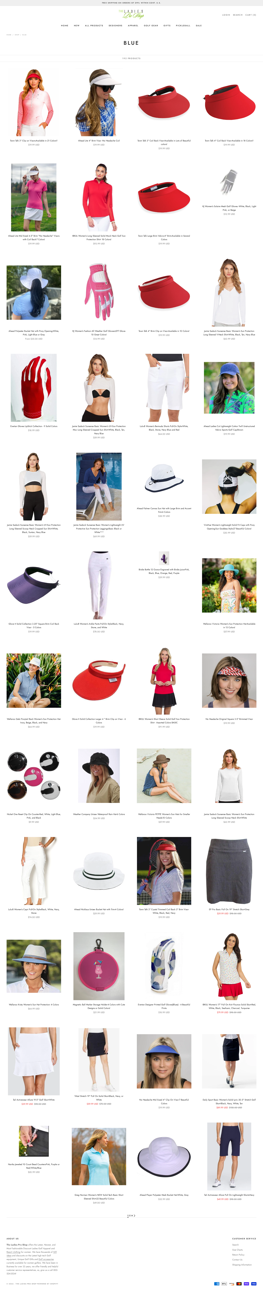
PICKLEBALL (183, 25)
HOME (64, 25)
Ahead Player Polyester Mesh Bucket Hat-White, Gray (164, 1195)
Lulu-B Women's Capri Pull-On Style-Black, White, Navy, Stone (33, 911)
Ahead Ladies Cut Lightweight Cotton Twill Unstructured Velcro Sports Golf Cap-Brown (229, 428)
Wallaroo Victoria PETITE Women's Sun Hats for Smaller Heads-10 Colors (164, 816)
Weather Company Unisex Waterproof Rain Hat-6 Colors (99, 814)
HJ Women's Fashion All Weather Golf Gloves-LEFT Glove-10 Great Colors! (99, 332)
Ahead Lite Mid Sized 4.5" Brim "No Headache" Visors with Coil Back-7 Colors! (33, 237)
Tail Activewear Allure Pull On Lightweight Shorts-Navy (229, 1195)
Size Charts (237, 1249)
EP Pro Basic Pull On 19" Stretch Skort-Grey (229, 909)
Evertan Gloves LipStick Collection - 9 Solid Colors (33, 426)
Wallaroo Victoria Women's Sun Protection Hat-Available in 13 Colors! (229, 625)
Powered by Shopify (47, 1284)
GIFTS (167, 25)
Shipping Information (242, 1264)
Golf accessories (46, 1259)
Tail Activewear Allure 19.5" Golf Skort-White (34, 1099)
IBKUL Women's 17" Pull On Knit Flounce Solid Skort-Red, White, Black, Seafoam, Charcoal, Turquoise (229, 1006)
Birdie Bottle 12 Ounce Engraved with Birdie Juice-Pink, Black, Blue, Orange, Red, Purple (164, 571)
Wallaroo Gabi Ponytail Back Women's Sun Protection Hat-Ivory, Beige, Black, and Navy (34, 720)
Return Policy (238, 1254)
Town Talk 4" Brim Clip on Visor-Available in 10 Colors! (164, 331)
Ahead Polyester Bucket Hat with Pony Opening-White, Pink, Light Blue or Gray (34, 332)
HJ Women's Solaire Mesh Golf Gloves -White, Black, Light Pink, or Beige (229, 208)
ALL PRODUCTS (94, 25)
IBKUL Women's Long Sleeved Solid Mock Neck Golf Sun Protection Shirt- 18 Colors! (98, 237)
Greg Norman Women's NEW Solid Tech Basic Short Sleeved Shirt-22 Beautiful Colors (99, 1196)
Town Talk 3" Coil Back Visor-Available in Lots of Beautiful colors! (164, 142)
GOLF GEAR (151, 25)
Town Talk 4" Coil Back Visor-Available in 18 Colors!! (229, 140)
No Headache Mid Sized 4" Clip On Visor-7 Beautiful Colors (164, 1101)
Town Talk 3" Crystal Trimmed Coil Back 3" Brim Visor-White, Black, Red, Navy (164, 911)
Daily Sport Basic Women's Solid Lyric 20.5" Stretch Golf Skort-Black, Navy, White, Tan (229, 1101)
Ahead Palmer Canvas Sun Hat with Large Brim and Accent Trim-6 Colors (164, 510)
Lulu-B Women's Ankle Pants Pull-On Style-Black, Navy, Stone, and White (99, 625)
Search (235, 1244)
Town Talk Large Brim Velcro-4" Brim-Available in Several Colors (164, 237)
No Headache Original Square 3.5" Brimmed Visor (229, 719)
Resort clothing (13, 1252)
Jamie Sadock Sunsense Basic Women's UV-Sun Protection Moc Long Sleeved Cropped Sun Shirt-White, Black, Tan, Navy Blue (99, 430)
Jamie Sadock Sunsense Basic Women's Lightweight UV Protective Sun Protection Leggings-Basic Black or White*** (99, 528)
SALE (199, 25)
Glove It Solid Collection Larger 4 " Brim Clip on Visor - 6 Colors (99, 720)
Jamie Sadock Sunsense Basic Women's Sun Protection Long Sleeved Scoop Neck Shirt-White (229, 816)
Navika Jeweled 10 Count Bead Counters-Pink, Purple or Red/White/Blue (34, 1166)
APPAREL (133, 25)
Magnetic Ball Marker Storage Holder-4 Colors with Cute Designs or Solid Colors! (99, 1006)
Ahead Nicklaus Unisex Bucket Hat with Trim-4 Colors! (99, 909)
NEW (77, 25)
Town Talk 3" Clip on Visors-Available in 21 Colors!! (34, 140)
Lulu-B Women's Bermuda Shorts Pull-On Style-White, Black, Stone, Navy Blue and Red (164, 428)
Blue (24, 35)
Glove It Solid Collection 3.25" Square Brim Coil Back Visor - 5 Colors (34, 625)
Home (9, 35)
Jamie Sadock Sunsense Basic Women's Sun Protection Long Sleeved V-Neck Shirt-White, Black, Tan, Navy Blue (229, 332)
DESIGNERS (115, 25)
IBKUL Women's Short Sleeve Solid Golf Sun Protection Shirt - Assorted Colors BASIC (164, 720)
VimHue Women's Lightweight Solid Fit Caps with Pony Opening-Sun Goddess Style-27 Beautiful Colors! (229, 526)
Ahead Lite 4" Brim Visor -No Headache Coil (99, 140)
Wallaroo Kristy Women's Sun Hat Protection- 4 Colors (34, 1004)
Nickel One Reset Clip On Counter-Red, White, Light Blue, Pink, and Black (34, 816)
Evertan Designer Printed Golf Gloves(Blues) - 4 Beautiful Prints (164, 1006)
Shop (17, 35)
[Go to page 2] (134, 1215)
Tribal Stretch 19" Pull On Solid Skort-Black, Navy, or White (99, 1098)
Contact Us (237, 1259)
